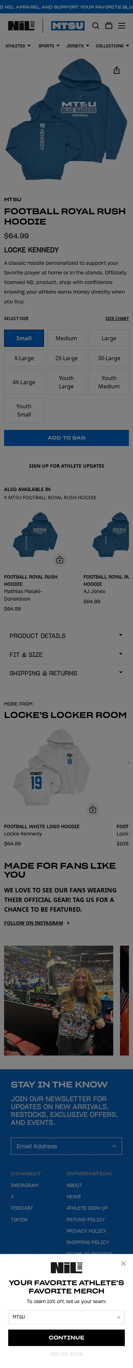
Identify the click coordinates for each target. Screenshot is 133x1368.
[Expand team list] (118, 1317)
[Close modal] (123, 1263)
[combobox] (63, 1317)
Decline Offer (66, 1354)
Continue (67, 1337)
